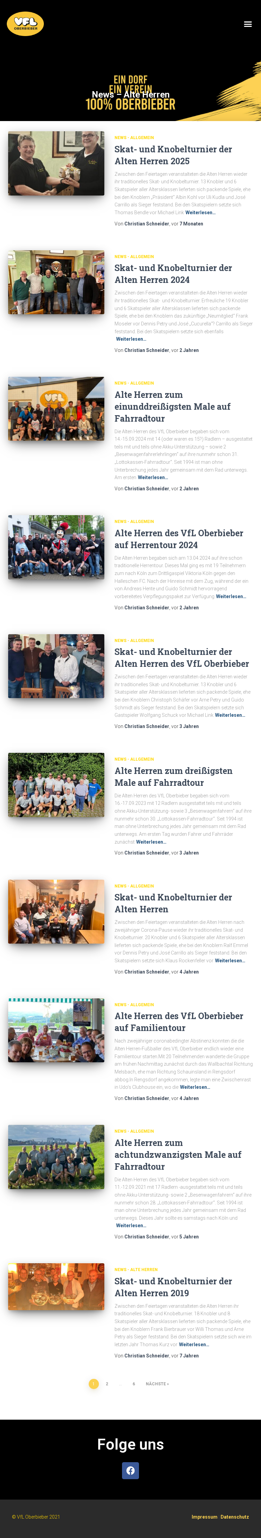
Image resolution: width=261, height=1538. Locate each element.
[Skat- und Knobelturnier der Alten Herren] (56, 912)
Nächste (156, 1384)
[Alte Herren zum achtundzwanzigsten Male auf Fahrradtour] (56, 1157)
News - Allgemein (134, 137)
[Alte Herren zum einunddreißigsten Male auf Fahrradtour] (56, 409)
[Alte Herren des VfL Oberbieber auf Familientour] (56, 1030)
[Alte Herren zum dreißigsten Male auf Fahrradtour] (56, 785)
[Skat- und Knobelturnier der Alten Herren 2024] (56, 282)
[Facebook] (130, 1470)
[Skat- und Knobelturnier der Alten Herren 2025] (56, 163)
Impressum (205, 1517)
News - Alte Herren (136, 1269)
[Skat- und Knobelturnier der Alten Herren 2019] (56, 1286)
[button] (247, 23)
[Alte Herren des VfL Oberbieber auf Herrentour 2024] (56, 547)
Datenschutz (235, 1517)
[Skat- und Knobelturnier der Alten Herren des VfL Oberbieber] (56, 666)
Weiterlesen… (201, 212)
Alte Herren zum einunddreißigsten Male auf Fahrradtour (173, 406)
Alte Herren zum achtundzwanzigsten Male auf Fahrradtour (178, 1154)
